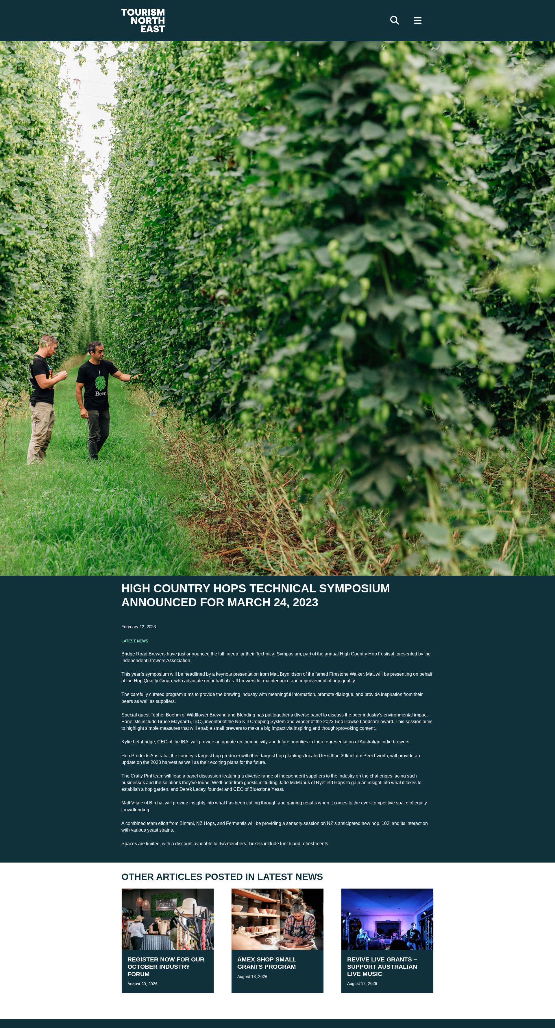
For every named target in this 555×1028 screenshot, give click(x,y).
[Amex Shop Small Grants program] (277, 918)
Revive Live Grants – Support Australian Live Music (382, 966)
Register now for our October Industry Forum (165, 966)
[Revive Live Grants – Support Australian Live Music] (387, 918)
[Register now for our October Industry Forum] (168, 918)
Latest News (134, 641)
